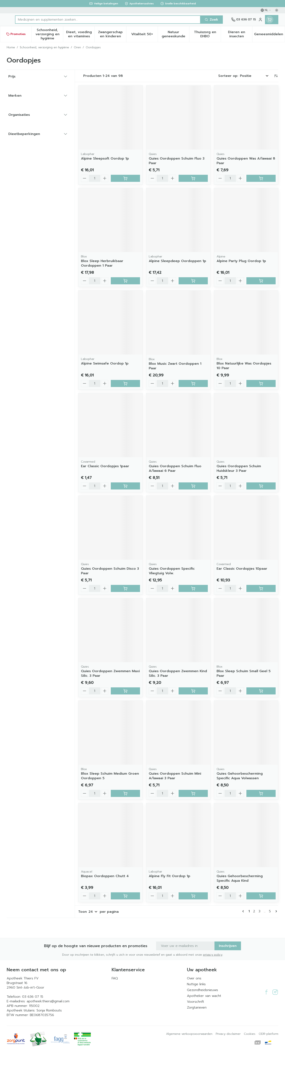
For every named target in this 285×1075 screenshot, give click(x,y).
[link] (244, 911)
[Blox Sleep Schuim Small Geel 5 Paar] (246, 630)
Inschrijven (228, 945)
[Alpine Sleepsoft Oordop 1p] (110, 118)
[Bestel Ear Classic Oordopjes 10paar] (261, 588)
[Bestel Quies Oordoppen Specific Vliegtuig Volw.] (193, 588)
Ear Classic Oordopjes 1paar (105, 466)
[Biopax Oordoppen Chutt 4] (110, 835)
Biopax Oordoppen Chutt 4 (105, 876)
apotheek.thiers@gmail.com (48, 1001)
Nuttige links (196, 984)
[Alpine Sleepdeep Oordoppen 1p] (178, 220)
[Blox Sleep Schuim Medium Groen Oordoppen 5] (110, 733)
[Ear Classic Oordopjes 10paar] (246, 528)
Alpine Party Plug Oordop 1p (241, 260)
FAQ (115, 978)
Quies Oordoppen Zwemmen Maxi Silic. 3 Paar (110, 673)
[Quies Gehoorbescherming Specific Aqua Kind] (246, 835)
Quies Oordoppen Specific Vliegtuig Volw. (172, 571)
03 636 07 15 (32, 996)
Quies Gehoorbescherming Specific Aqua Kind (240, 878)
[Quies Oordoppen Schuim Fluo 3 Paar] (178, 118)
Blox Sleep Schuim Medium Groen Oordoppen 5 (110, 776)
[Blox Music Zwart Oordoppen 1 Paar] (178, 323)
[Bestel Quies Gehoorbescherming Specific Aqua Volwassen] (261, 793)
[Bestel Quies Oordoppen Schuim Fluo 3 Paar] (193, 178)
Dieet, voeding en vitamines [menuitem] (80, 34)
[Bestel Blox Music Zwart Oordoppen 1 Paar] (193, 383)
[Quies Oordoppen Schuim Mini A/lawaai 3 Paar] (178, 733)
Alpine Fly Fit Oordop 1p (169, 876)
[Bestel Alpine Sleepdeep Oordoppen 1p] (193, 280)
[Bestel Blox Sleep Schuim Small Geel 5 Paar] (261, 690)
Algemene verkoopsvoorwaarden (189, 1034)
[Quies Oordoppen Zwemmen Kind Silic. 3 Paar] (178, 630)
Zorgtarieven (197, 1007)
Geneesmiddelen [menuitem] (269, 35)
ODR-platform (268, 1034)
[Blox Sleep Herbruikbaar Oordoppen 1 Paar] (110, 220)
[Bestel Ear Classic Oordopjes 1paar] (125, 485)
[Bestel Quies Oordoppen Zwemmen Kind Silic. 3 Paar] (193, 690)
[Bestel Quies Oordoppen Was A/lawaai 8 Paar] (261, 178)
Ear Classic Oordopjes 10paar (242, 568)
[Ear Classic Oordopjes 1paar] (110, 425)
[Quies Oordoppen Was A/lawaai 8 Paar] (246, 118)
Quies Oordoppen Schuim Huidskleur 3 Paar (239, 468)
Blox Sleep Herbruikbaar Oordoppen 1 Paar (102, 263)
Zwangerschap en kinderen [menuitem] (112, 34)
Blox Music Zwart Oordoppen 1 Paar (175, 366)
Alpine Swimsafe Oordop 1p (105, 363)
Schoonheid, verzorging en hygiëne (44, 47)
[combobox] (108, 19)
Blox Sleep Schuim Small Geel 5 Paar (244, 673)
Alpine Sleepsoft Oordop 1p (105, 158)
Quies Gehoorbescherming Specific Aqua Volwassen (240, 776)
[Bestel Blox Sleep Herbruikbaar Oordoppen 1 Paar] (125, 280)
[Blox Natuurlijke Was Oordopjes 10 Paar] (246, 323)
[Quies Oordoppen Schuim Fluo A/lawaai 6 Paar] (178, 425)
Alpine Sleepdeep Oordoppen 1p (177, 260)
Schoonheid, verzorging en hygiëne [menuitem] (49, 34)
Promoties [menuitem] (18, 34)
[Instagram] (275, 992)
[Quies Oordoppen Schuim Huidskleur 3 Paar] (246, 425)
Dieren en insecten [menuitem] (240, 34)
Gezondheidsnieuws (202, 990)
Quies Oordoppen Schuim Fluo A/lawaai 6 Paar (175, 468)
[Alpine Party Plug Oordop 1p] (246, 220)
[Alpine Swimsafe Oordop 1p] (110, 323)
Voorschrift (195, 1001)
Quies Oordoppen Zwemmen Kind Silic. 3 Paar (178, 673)
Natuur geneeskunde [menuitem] (175, 34)
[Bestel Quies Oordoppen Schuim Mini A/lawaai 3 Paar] (193, 793)
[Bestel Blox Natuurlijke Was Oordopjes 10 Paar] (261, 383)
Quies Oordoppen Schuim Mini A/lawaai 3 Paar (175, 776)
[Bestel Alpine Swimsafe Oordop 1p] (125, 383)
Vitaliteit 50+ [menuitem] (144, 35)
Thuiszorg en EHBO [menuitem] (207, 34)
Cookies (249, 1034)
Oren (77, 47)
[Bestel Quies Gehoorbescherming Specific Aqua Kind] (261, 895)
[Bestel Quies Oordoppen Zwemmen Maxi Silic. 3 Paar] (125, 690)
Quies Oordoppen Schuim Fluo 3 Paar (176, 161)
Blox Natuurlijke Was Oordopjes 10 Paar (244, 366)
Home (11, 47)
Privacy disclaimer (228, 1034)
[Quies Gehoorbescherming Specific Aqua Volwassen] (246, 733)
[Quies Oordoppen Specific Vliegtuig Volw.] (178, 528)
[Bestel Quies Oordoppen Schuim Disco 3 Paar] (125, 588)
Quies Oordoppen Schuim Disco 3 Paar (110, 571)
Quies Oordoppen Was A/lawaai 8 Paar (246, 161)
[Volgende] (275, 911)
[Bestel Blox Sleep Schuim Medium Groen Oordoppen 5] (125, 793)
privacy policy (212, 955)
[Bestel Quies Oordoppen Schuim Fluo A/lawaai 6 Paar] (193, 485)
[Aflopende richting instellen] (275, 76)
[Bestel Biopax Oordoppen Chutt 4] (125, 895)
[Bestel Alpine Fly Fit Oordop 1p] (193, 895)
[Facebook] (266, 992)
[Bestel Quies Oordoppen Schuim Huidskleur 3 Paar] (261, 485)
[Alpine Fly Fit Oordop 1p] (178, 835)
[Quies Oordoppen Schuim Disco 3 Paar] (110, 528)
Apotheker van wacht (204, 996)
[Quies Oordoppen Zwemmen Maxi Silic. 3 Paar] (110, 630)
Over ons (194, 978)
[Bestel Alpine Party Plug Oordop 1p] (261, 280)
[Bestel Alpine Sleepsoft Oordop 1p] (125, 178)
